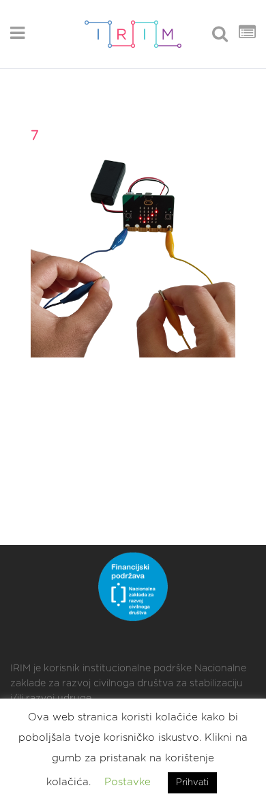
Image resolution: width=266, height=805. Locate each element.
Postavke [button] (127, 782)
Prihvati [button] (192, 782)
